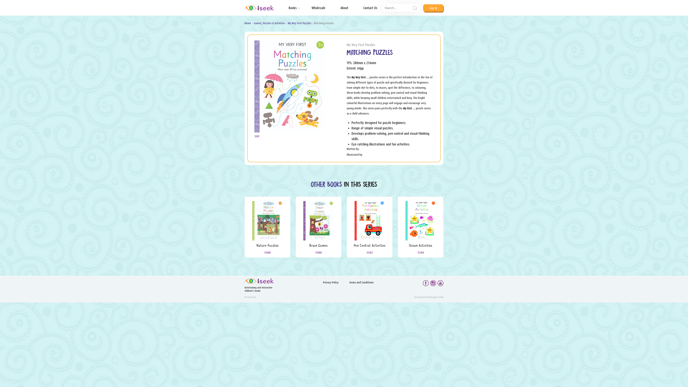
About (344, 8)
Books (293, 8)
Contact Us (370, 8)
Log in (433, 8)
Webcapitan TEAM (435, 297)
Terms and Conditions (361, 282)
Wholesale (318, 8)
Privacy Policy (330, 282)
